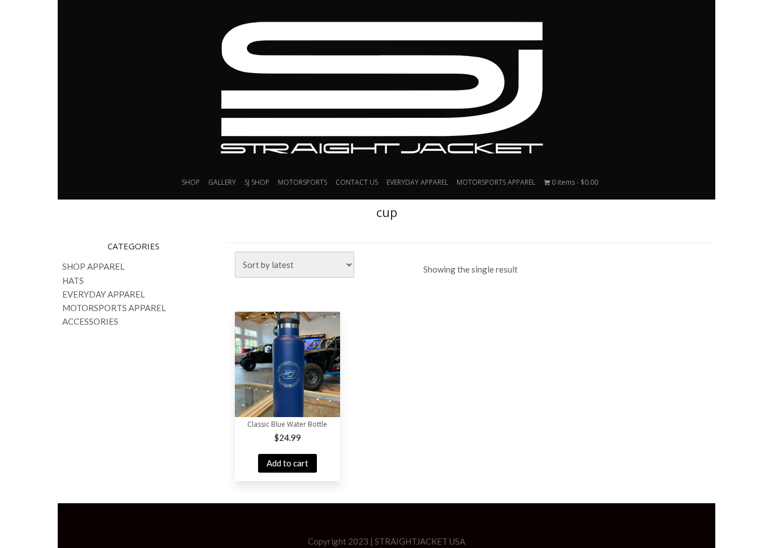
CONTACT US (357, 182)
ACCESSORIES (90, 321)
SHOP (191, 182)
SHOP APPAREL (93, 266)
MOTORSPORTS (302, 182)
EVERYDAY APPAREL (417, 182)
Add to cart (287, 463)
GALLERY (222, 182)
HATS (73, 280)
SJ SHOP (256, 182)
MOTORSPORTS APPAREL (496, 182)
